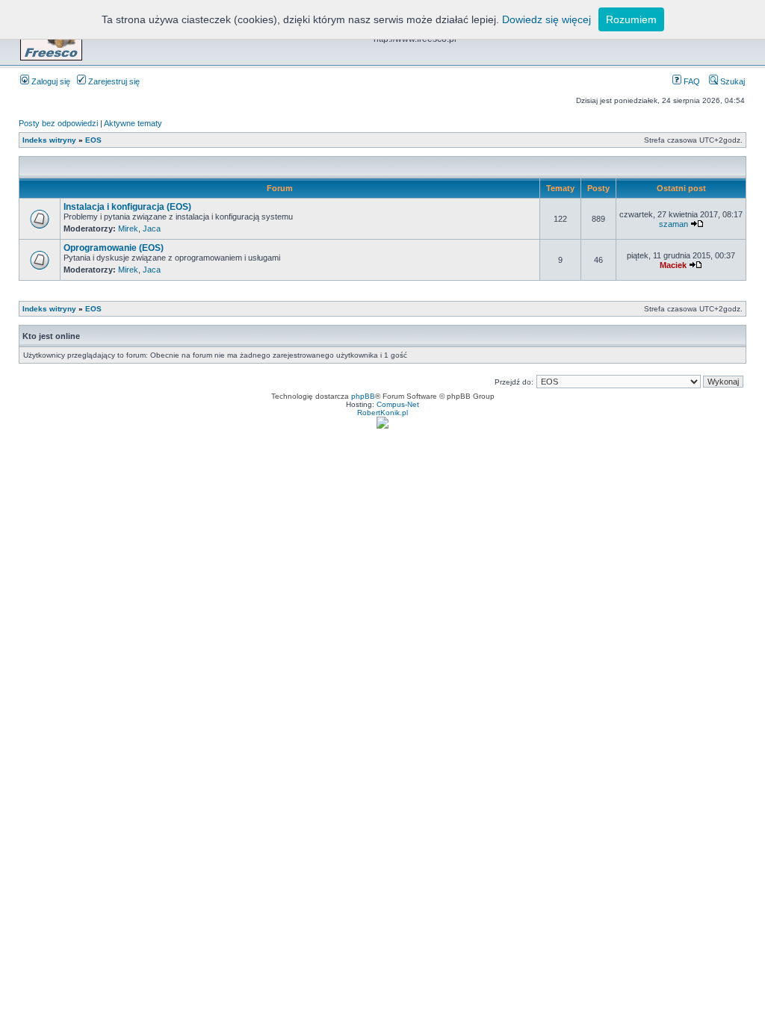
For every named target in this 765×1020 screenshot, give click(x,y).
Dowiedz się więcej (546, 19)
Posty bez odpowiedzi (58, 123)
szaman (673, 224)
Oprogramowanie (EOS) (114, 248)
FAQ (690, 81)
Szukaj (731, 81)
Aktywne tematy (133, 123)
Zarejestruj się (113, 81)
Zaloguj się (49, 81)
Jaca (152, 228)
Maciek (673, 265)
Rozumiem (631, 19)
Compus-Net (398, 404)
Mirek (128, 228)
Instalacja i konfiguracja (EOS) (127, 207)
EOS (93, 140)
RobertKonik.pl (382, 412)
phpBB (363, 396)
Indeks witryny (49, 140)
